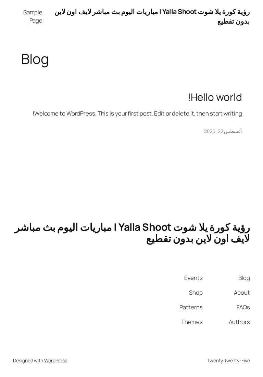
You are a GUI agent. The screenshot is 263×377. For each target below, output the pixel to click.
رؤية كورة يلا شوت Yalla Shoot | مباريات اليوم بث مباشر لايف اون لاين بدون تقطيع (132, 232)
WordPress (55, 360)
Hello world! (215, 97)
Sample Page (32, 16)
